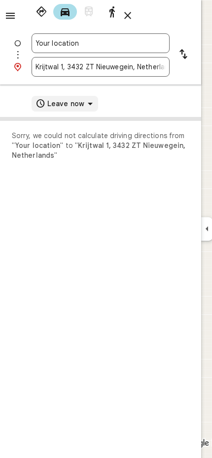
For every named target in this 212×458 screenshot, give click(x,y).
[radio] (41, 12)
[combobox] (100, 43)
